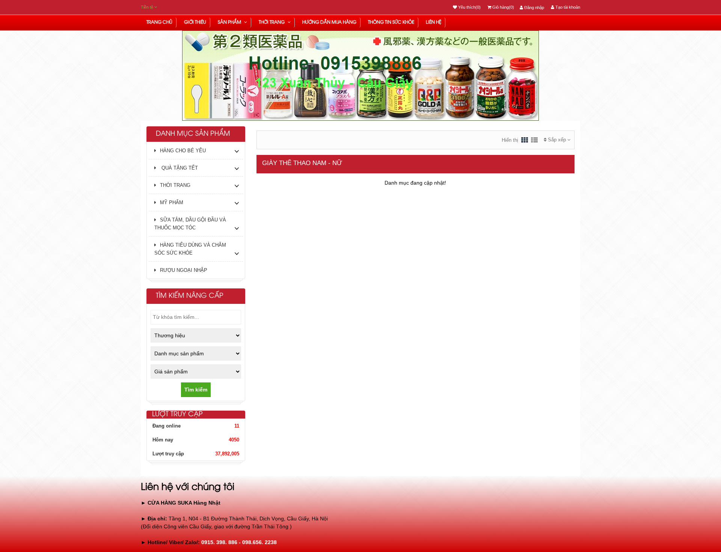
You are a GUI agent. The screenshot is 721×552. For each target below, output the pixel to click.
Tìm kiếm (195, 390)
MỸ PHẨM (171, 202)
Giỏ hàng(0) (502, 7)
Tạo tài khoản (567, 7)
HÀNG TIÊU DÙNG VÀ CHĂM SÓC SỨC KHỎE (190, 249)
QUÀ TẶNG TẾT (179, 168)
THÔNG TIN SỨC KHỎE (391, 22)
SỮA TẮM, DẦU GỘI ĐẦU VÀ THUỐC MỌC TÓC (190, 224)
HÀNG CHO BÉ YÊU (183, 150)
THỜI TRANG (272, 22)
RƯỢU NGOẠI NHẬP (183, 270)
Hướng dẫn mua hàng (329, 22)
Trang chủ (159, 22)
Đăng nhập (533, 7)
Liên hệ (433, 22)
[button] (156, 94)
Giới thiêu (195, 22)
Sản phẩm (230, 22)
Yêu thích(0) (469, 7)
